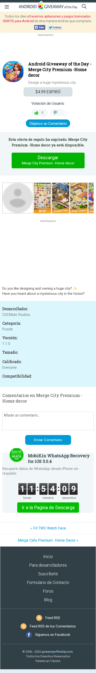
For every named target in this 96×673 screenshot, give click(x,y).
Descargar (48, 160)
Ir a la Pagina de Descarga (48, 507)
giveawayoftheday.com (57, 651)
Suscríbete (48, 573)
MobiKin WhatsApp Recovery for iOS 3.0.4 (59, 458)
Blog (48, 599)
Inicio (48, 556)
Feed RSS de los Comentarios (53, 626)
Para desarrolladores (48, 565)
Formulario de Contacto (48, 582)
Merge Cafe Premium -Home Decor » (48, 540)
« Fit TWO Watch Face (48, 528)
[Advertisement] (48, 48)
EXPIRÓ (48, 91)
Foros (48, 591)
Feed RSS (52, 618)
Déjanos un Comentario (48, 123)
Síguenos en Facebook (52, 635)
